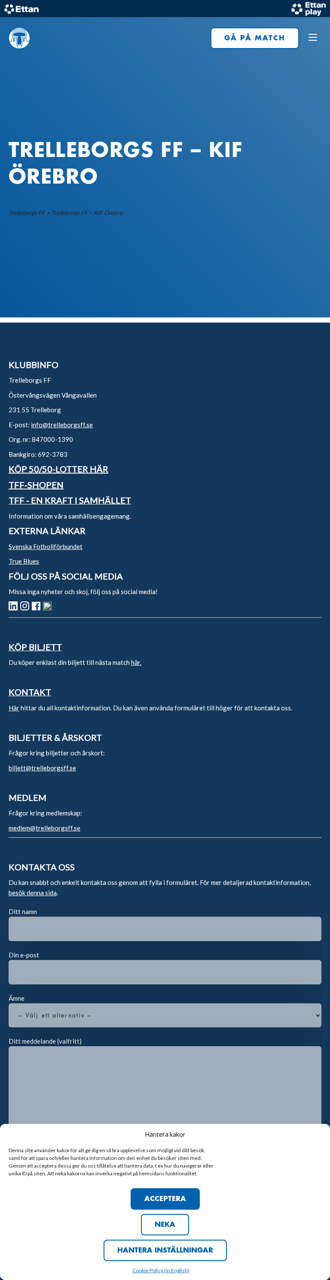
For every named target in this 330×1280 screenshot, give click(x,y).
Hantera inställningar (165, 1250)
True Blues (24, 561)
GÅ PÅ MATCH (254, 38)
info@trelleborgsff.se (62, 425)
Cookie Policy (148, 1270)
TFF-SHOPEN (36, 485)
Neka (165, 1224)
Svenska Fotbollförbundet (45, 546)
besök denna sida (33, 893)
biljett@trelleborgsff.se (42, 768)
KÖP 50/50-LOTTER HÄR (58, 469)
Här (14, 708)
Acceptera (165, 1198)
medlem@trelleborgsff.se (44, 828)
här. (136, 662)
